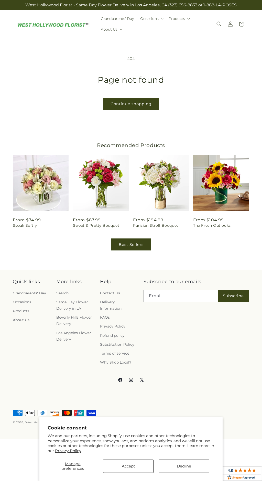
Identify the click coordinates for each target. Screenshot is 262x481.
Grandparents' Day (29, 293)
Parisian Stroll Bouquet (155, 225)
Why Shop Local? (115, 362)
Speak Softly (25, 225)
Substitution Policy (117, 344)
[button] (151, 18)
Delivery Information (111, 305)
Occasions (22, 302)
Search (62, 293)
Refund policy (112, 335)
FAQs (105, 317)
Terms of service (114, 353)
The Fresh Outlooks (212, 225)
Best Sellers (131, 244)
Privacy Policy (68, 450)
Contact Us (110, 293)
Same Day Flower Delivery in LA (72, 305)
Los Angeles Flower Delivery (73, 336)
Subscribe (233, 295)
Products (21, 311)
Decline (184, 466)
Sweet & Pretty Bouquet (96, 225)
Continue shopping (131, 103)
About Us (21, 320)
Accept (128, 466)
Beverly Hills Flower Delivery (74, 320)
